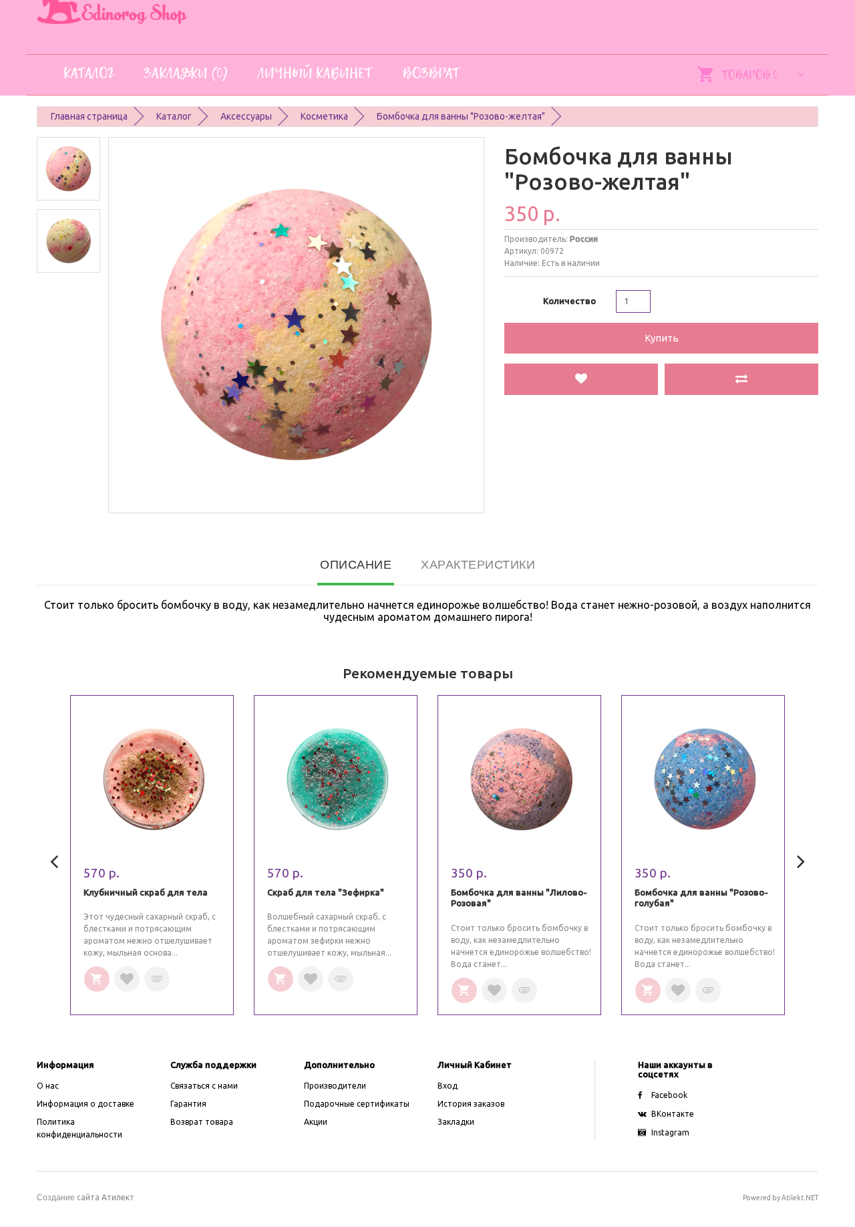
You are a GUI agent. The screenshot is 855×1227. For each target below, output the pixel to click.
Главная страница (89, 116)
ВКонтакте (672, 1113)
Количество (569, 300)
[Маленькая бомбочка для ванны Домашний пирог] (68, 168)
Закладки (456, 1121)
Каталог (174, 116)
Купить (662, 338)
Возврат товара (201, 1121)
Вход (448, 1085)
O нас (48, 1085)
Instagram (670, 1132)
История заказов (471, 1103)
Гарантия (188, 1103)
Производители (335, 1085)
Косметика (324, 116)
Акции (315, 1121)
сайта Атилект (85, 1197)
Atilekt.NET (800, 1198)
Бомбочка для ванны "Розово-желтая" (461, 116)
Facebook (669, 1095)
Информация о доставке (85, 1103)
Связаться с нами (204, 1085)
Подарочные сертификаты (356, 1103)
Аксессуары (246, 116)
